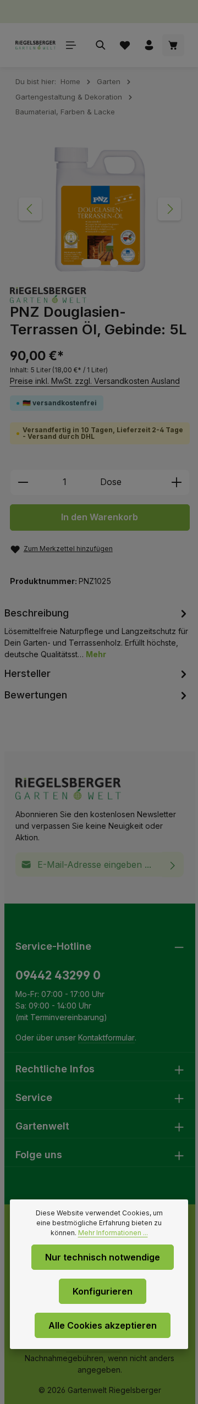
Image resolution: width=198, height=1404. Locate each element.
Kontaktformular (106, 1037)
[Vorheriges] (30, 209)
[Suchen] (101, 45)
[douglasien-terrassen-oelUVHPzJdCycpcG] (99, 209)
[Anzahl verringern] (23, 482)
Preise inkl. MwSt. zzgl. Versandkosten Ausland (95, 381)
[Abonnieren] (173, 864)
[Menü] (71, 45)
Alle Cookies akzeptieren (102, 1325)
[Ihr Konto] (149, 45)
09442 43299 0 (58, 975)
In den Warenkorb (99, 517)
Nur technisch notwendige (102, 1257)
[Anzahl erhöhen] (177, 482)
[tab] (97, 632)
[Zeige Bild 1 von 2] (91, 263)
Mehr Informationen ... (113, 1233)
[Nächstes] (169, 209)
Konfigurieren (103, 1291)
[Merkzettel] (125, 45)
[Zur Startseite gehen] (35, 45)
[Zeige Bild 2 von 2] (114, 263)
